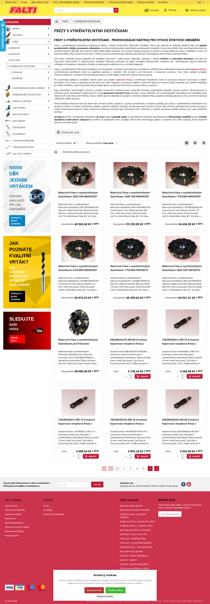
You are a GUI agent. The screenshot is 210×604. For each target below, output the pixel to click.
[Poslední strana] (156, 468)
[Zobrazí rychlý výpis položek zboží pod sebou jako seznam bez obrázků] (204, 143)
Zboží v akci (11, 2)
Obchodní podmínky (94, 2)
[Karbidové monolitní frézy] (48, 48)
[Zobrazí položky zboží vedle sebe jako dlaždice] (187, 143)
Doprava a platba (145, 2)
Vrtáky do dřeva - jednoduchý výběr (137, 521)
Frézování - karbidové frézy (133, 538)
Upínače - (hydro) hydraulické (134, 564)
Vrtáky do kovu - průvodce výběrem (133, 516)
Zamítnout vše (94, 590)
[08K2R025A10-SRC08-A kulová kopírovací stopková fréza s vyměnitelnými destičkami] (130, 322)
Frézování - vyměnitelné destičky (136, 542)
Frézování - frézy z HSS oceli (133, 534)
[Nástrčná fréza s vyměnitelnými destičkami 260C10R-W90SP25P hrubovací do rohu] (130, 175)
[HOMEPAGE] (56, 21)
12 (74, 143)
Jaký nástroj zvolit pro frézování (135, 529)
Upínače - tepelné (128, 559)
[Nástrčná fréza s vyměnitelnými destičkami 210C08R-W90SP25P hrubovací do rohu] (78, 249)
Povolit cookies (115, 590)
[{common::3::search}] (116, 10)
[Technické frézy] (48, 54)
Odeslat (97, 484)
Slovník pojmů (12, 535)
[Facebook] (183, 484)
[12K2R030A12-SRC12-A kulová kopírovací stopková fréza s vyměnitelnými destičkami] (78, 402)
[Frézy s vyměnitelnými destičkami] (48, 66)
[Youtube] (189, 484)
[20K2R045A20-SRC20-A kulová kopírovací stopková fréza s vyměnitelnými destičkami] (182, 402)
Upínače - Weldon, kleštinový (134, 555)
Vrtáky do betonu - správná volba (136, 525)
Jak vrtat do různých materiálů (134, 509)
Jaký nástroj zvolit (40, 2)
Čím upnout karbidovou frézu (134, 568)
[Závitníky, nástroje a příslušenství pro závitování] (48, 35)
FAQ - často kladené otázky (66, 2)
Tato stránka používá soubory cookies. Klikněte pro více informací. (118, 600)
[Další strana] (150, 468)
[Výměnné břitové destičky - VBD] (48, 94)
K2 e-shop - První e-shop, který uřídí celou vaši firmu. (177, 600)
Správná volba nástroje (131, 505)
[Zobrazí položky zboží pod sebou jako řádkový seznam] (195, 143)
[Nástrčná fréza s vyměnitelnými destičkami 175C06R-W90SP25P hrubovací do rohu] (182, 175)
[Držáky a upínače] (48, 101)
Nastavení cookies (105, 596)
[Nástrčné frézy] (48, 78)
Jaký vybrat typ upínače (131, 551)
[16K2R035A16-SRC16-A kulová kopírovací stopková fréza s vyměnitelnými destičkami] (130, 402)
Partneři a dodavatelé (53, 514)
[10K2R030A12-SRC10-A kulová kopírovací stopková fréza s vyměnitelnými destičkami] (182, 322)
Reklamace (10, 518)
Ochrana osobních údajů (121, 2)
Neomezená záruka (14, 531)
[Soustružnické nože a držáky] (48, 88)
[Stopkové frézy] (48, 72)
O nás (24, 2)
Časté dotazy (11, 505)
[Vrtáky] (48, 28)
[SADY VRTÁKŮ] (48, 107)
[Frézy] (48, 41)
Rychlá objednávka (14, 522)
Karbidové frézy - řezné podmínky (136, 547)
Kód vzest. (108, 143)
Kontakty (163, 2)
